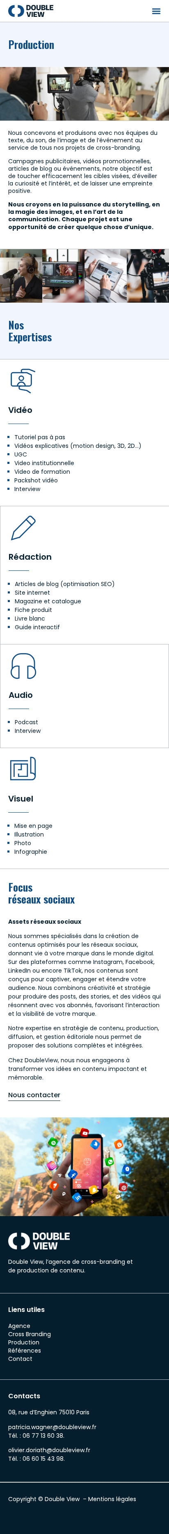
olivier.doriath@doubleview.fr (49, 1450)
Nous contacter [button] (34, 1095)
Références (24, 1350)
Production (23, 1342)
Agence (19, 1326)
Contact (20, 1359)
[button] (156, 11)
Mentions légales (112, 1499)
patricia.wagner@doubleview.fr (52, 1427)
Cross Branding (29, 1334)
